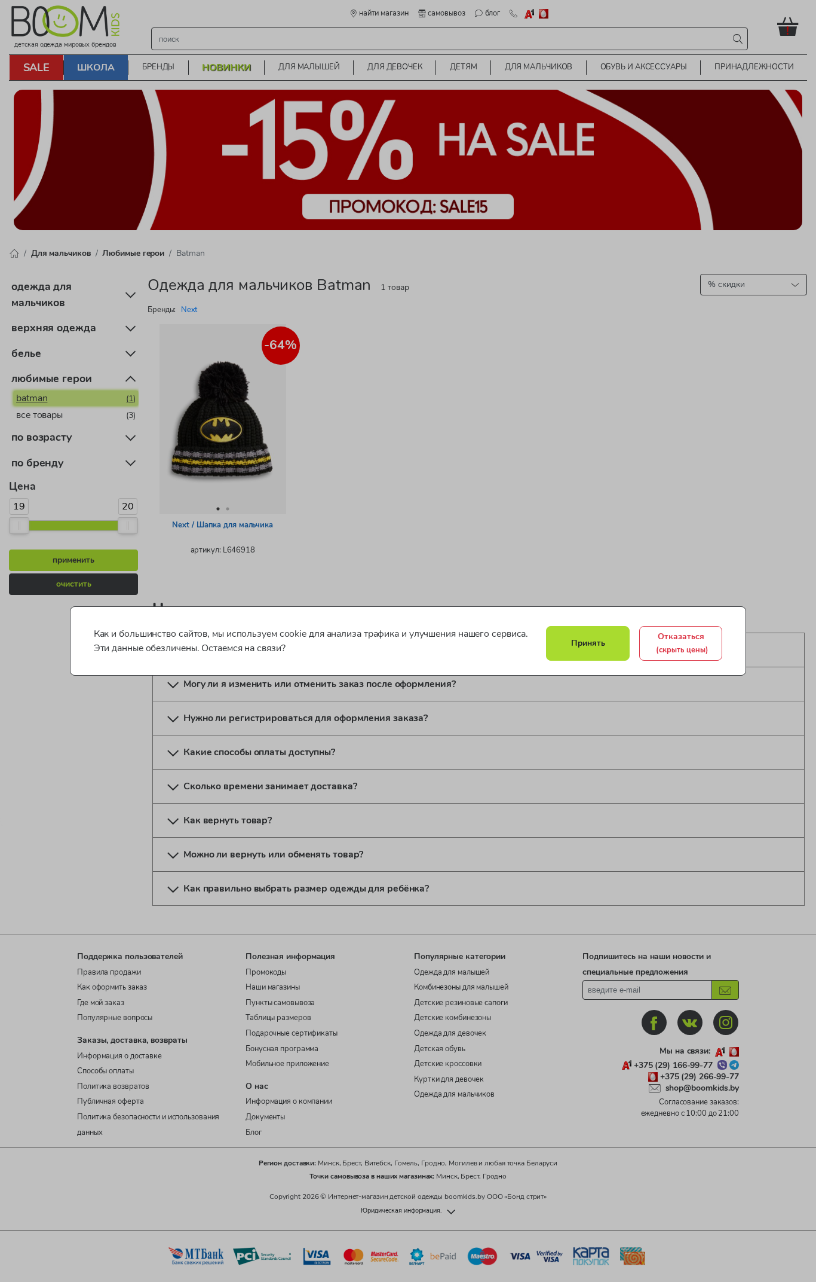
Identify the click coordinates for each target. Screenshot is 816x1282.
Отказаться (682, 642)
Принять (588, 643)
